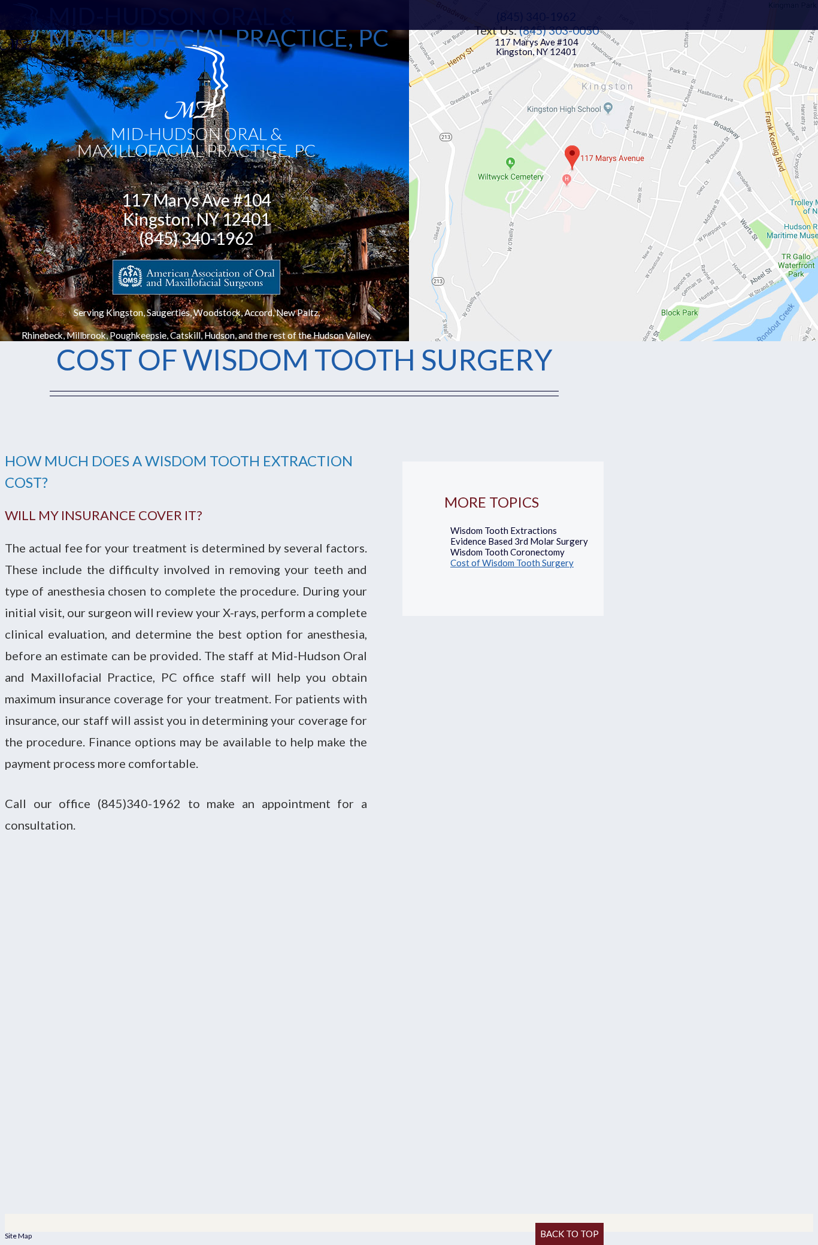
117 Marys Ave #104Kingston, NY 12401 (536, 46)
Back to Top (569, 1233)
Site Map (18, 1236)
